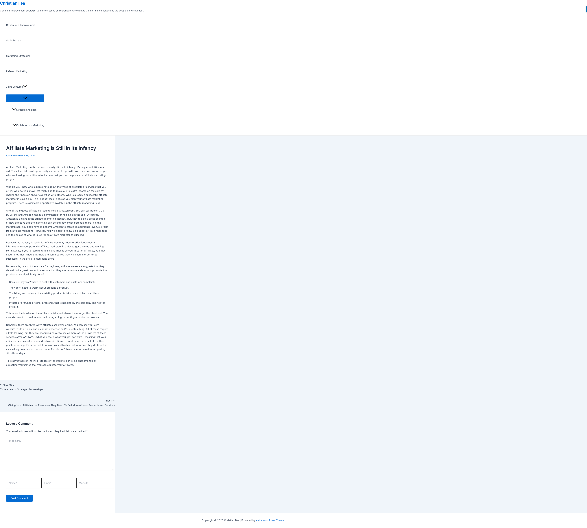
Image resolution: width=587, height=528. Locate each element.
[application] (25, 86)
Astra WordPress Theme (270, 520)
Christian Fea (12, 3)
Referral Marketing (17, 71)
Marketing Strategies (18, 55)
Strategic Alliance (26, 109)
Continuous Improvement (20, 25)
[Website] (95, 483)
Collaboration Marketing (30, 125)
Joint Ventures (14, 86)
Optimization (13, 40)
